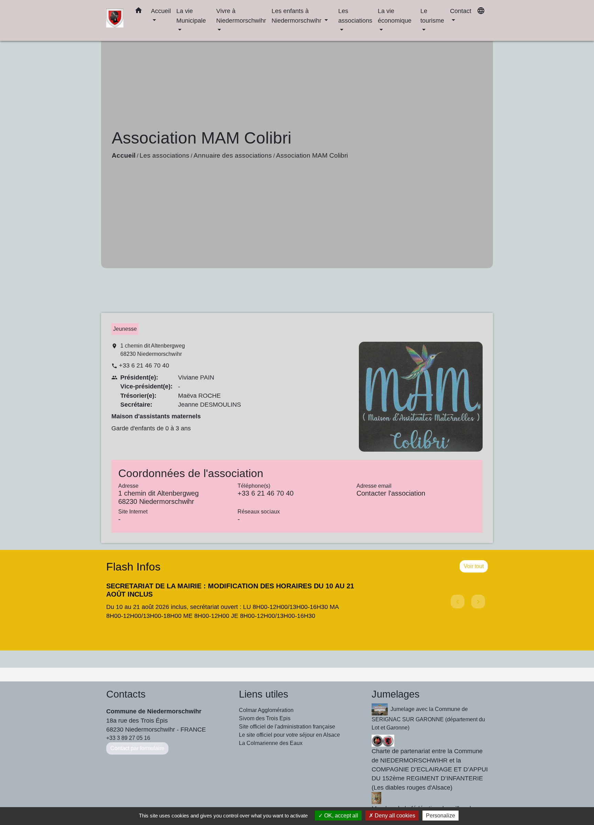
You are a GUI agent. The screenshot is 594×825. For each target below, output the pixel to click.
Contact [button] (460, 10)
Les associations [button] (355, 15)
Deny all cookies (394, 815)
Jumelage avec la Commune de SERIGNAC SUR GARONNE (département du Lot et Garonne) (428, 718)
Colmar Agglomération (266, 710)
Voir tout (474, 566)
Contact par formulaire (137, 748)
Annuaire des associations (233, 155)
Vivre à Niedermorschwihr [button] (241, 15)
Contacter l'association (390, 493)
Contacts (126, 694)
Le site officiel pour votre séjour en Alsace (289, 735)
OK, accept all (340, 815)
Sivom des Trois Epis (264, 718)
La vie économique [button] (394, 15)
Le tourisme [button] (432, 15)
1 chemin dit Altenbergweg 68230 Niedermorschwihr (152, 350)
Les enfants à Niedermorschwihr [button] (297, 15)
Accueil (123, 155)
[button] (138, 11)
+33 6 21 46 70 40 (144, 365)
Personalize (440, 815)
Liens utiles (263, 694)
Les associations (164, 155)
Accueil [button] (161, 10)
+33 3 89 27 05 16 (128, 738)
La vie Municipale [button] (191, 15)
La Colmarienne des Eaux (270, 743)
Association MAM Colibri (312, 155)
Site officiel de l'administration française (287, 727)
